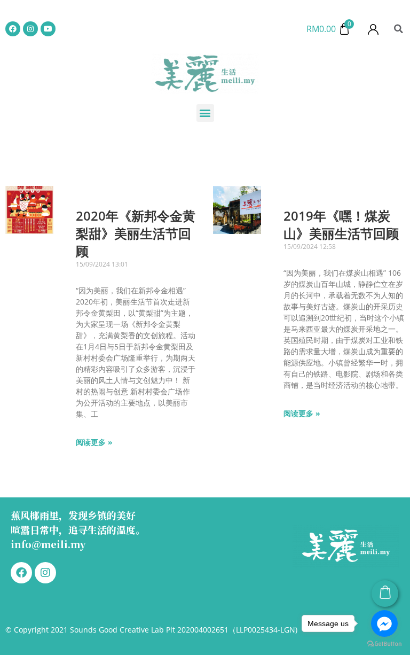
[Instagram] (30, 28)
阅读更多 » (94, 442)
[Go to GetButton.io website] (384, 644)
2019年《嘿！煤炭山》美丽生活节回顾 (341, 224)
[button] (399, 29)
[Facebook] (12, 28)
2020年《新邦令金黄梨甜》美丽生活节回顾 (135, 233)
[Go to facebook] (384, 623)
